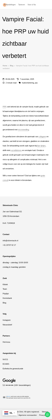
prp (36, 83)
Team (5, 289)
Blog (4, 303)
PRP (4, 107)
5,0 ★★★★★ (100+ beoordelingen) (17, 385)
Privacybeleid (44, 415)
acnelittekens (16, 150)
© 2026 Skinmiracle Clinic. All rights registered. (21, 412)
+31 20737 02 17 (9, 245)
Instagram (7, 320)
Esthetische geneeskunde (13, 369)
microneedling (23, 130)
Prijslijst (6, 294)
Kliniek (5, 284)
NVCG (5, 359)
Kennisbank (7, 298)
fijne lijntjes (41, 146)
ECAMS (6, 364)
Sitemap (45, 412)
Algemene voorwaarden (28, 415)
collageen (42, 136)
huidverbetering (28, 83)
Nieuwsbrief (7, 325)
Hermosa (6, 342)
